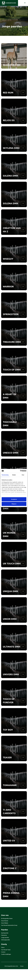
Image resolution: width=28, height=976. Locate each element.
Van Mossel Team (5, 949)
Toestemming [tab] (5, 474)
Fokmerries (4, 935)
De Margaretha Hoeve (6, 918)
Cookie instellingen (6, 954)
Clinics (3, 947)
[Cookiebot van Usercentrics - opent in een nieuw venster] (20, 471)
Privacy (21, 966)
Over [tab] (23, 474)
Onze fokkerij (4, 923)
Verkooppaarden (5, 939)
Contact (3, 952)
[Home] (9, 3)
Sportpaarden (4, 933)
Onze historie (4, 920)
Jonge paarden (5, 937)
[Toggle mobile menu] (24, 3)
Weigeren (14, 503)
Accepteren (14, 499)
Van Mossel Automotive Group (9, 925)
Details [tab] (14, 474)
